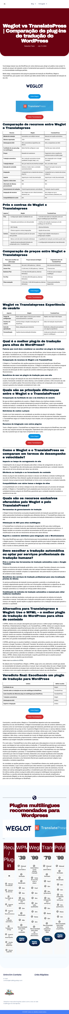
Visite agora (21, 939)
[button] (4, 828)
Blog (32, 4)
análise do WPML (17, 660)
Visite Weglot (34, 96)
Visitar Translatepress (34, 117)
